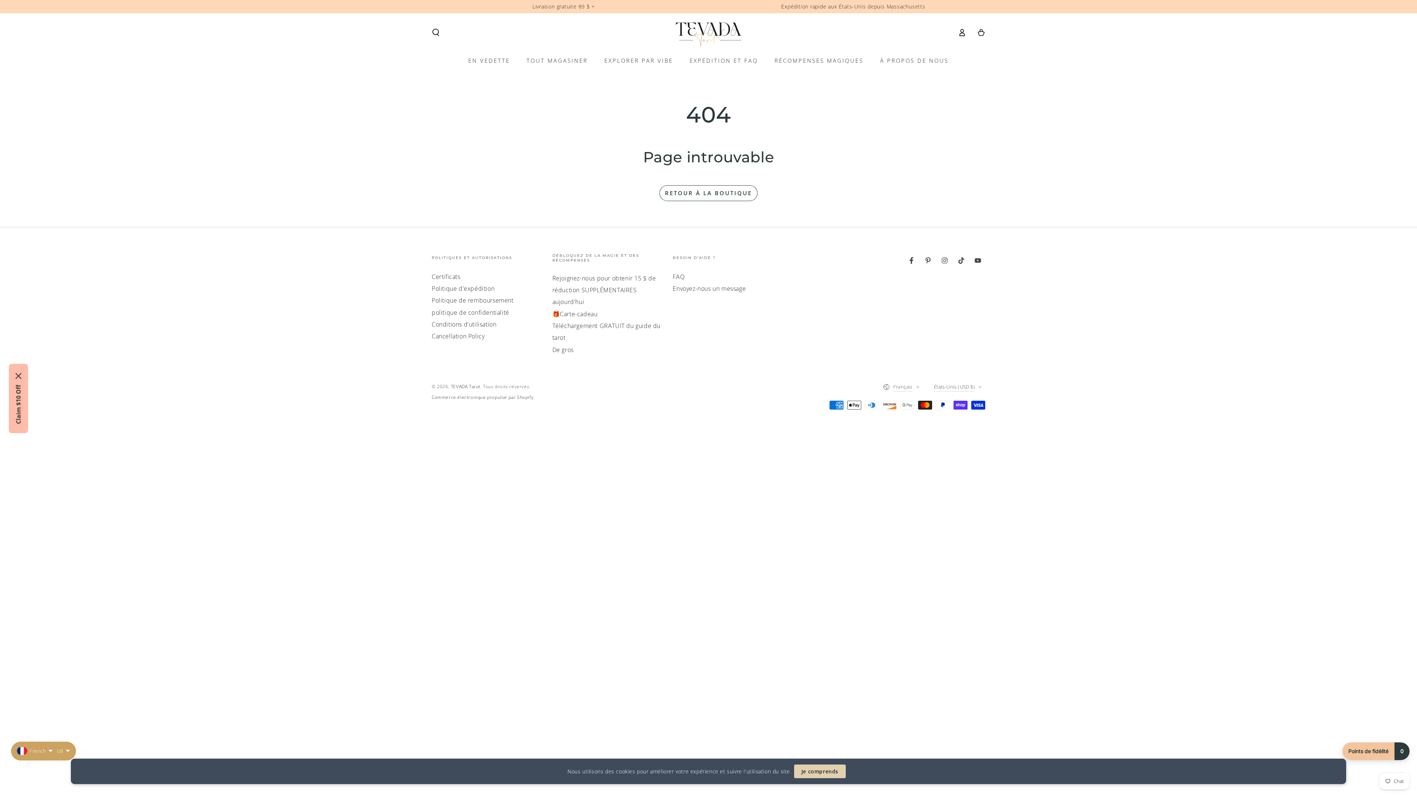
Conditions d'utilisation (464, 324)
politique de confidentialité (470, 312)
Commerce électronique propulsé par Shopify (483, 397)
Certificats (446, 277)
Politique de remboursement (473, 300)
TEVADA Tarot (465, 386)
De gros (563, 350)
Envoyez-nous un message (709, 288)
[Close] (18, 376)
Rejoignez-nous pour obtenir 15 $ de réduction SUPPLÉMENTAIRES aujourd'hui (604, 290)
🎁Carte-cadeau (575, 314)
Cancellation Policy (458, 336)
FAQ (679, 277)
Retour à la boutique (708, 193)
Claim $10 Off (18, 404)
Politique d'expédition (463, 288)
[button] (435, 32)
